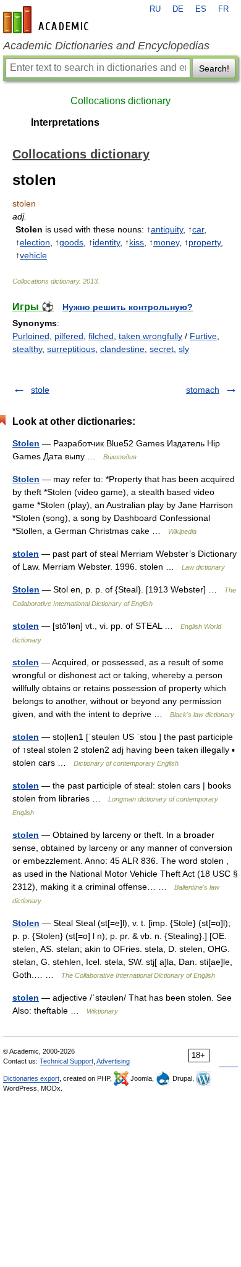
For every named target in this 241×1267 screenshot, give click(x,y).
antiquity (167, 229)
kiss (136, 242)
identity (106, 242)
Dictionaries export (31, 1078)
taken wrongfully (150, 336)
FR (223, 9)
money (166, 242)
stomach (202, 390)
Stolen (26, 443)
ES (200, 9)
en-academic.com (47, 19)
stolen (25, 554)
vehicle (33, 255)
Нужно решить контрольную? (127, 307)
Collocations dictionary (120, 101)
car (198, 229)
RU (155, 9)
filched (101, 336)
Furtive (203, 336)
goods (71, 242)
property (204, 242)
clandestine (122, 349)
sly (184, 349)
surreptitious (71, 349)
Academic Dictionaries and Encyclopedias (106, 45)
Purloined (30, 336)
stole (40, 390)
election (35, 242)
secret (162, 349)
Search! (214, 68)
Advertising (113, 1061)
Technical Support (66, 1061)
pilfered (68, 336)
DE (178, 9)
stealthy (27, 349)
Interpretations (65, 122)
